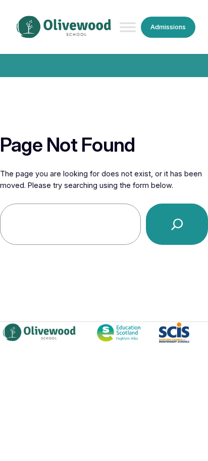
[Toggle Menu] (128, 27)
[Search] (177, 224)
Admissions (168, 27)
